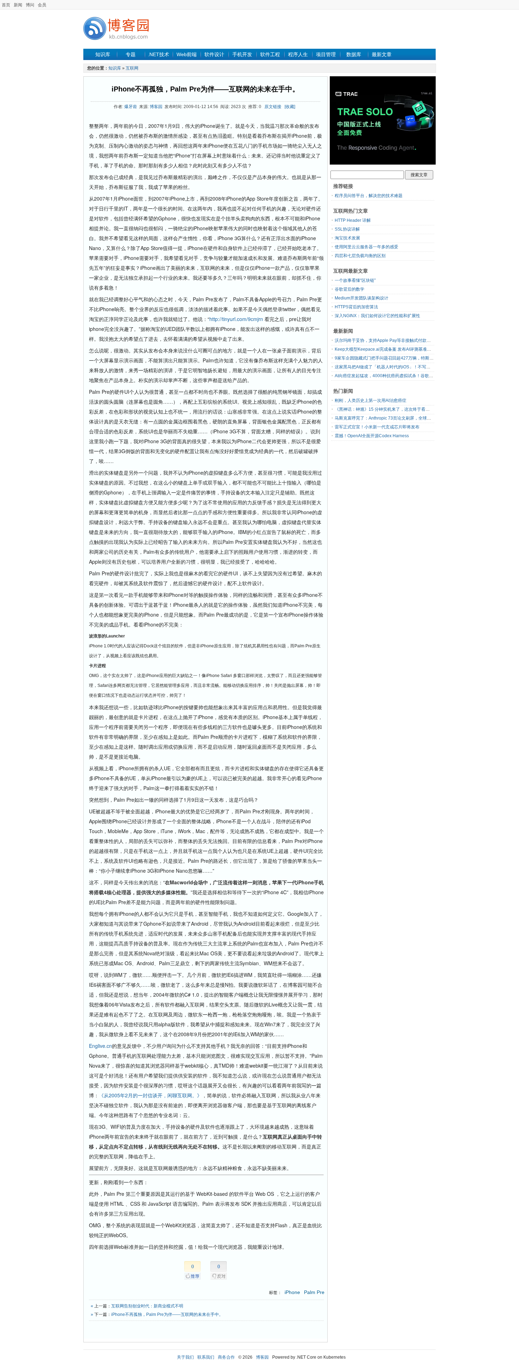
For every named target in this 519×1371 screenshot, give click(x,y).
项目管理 (326, 54)
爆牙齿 (130, 106)
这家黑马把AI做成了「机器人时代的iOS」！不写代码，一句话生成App (401, 366)
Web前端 (187, 54)
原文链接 (272, 106)
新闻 (18, 4)
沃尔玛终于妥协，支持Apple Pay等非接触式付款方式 (385, 340)
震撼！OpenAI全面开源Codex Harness (372, 435)
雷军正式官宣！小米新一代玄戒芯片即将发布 (377, 427)
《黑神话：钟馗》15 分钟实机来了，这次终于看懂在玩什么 (391, 409)
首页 (6, 4)
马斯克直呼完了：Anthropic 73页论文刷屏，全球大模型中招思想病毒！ (402, 418)
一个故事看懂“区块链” (355, 280)
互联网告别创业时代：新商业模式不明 (147, 1306)
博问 (30, 4)
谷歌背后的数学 (349, 289)
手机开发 (242, 54)
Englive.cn (100, 1045)
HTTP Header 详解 (353, 220)
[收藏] (290, 106)
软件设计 (214, 54)
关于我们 (185, 1357)
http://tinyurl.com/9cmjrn (236, 318)
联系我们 (205, 1357)
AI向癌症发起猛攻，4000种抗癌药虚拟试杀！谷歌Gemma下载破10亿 (400, 375)
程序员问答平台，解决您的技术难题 (368, 195)
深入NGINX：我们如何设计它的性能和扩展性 (377, 315)
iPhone (292, 1292)
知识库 (102, 54)
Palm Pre (314, 1292)
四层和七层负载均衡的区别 (360, 255)
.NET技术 (158, 54)
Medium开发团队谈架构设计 (361, 298)
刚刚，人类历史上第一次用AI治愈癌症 (370, 400)
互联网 (132, 68)
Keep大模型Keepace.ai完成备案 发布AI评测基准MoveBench (392, 349)
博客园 (156, 106)
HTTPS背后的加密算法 (356, 306)
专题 (131, 54)
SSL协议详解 (347, 229)
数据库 (353, 54)
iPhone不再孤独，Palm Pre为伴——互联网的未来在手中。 (205, 89)
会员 (42, 4)
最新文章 (382, 54)
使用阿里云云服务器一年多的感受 (366, 246)
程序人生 (298, 54)
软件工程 (270, 54)
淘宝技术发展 (347, 238)
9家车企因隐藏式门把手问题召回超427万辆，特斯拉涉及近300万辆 (398, 358)
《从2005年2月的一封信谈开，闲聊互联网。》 (150, 1095)
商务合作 (226, 1357)
